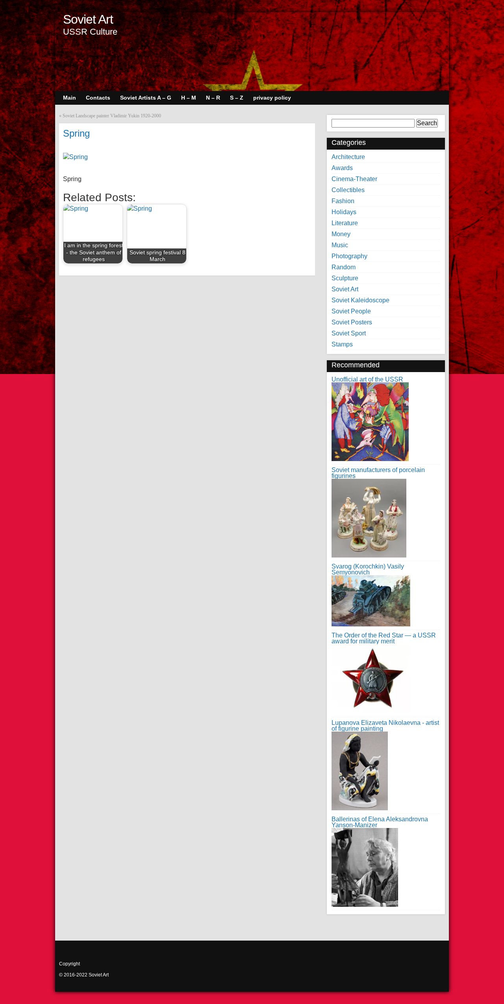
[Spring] (75, 157)
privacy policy (272, 97)
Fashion (343, 201)
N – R (213, 97)
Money (341, 234)
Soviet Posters (352, 322)
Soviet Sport (349, 333)
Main (69, 97)
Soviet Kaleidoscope (360, 300)
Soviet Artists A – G (145, 97)
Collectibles (348, 190)
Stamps (342, 344)
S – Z (236, 97)
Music (340, 245)
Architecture (348, 157)
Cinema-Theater (354, 179)
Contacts (98, 97)
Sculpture (345, 278)
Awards (342, 168)
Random (344, 267)
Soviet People (351, 311)
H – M (188, 97)
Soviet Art (88, 19)
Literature (345, 223)
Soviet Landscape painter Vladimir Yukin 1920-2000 (112, 116)
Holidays (344, 212)
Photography (349, 256)
